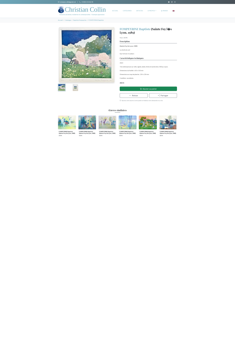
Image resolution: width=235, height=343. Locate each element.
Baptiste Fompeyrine (79, 20)
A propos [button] (151, 10)
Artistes (139, 10)
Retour (135, 95)
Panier (165, 10)
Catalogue (68, 20)
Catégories (127, 10)
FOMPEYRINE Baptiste (135, 29)
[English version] (173, 10)
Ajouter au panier (150, 89)
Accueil (115, 10)
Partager (164, 95)
